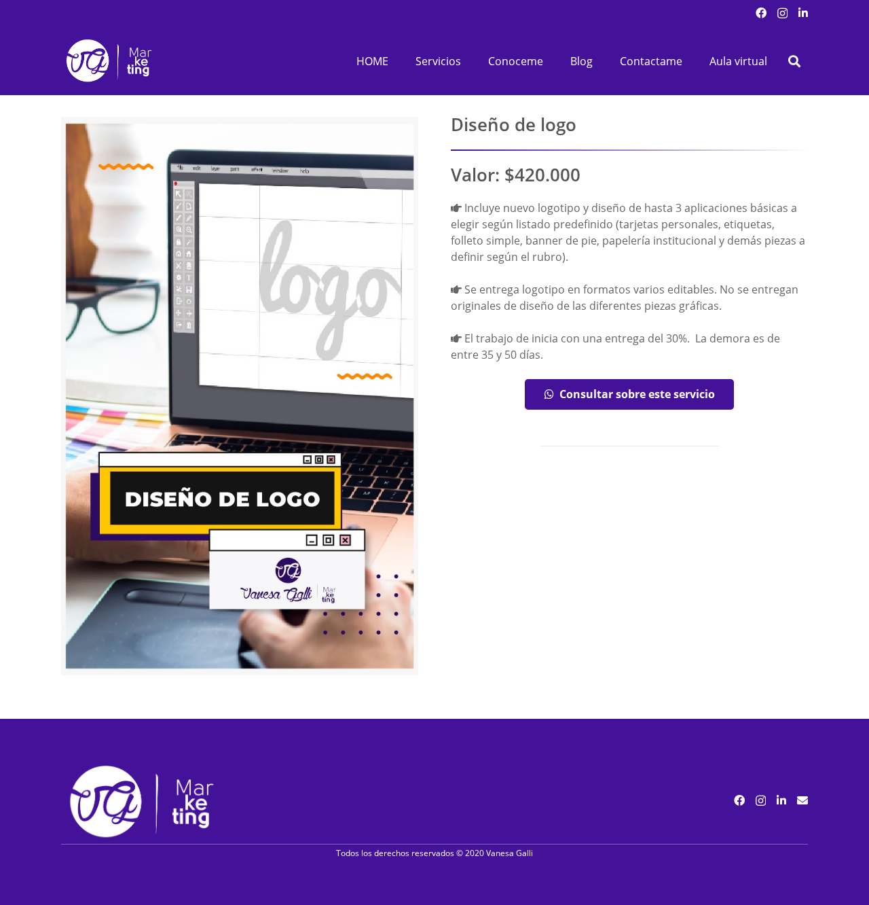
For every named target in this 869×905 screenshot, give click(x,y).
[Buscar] (794, 61)
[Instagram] (782, 13)
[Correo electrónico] (802, 800)
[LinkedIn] (803, 12)
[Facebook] (761, 12)
